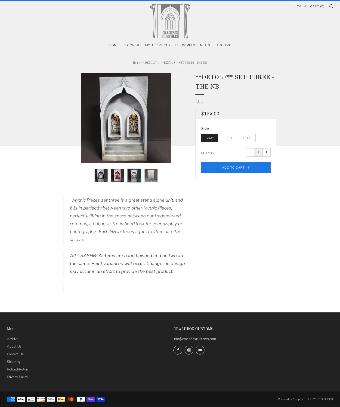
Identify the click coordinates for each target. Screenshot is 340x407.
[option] (126, 118)
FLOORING (132, 45)
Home (136, 63)
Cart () (317, 6)
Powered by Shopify (290, 399)
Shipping (13, 361)
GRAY (210, 138)
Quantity (207, 153)
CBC (199, 101)
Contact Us (15, 354)
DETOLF (150, 63)
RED (229, 138)
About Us (14, 346)
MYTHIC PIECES (157, 45)
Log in (300, 6)
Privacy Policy (17, 377)
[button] (101, 175)
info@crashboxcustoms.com (194, 338)
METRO (206, 45)
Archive (223, 45)
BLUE (247, 138)
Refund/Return (18, 369)
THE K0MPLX (185, 45)
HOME (114, 45)
